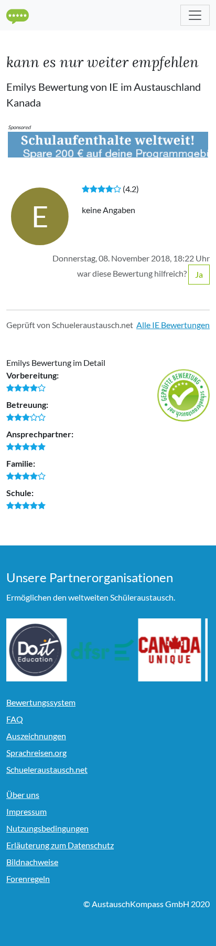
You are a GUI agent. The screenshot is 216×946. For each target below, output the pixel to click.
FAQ (14, 719)
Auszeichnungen (36, 736)
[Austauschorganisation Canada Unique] (172, 649)
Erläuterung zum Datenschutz (60, 845)
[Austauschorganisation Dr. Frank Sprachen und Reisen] (104, 649)
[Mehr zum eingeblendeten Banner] (108, 144)
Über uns (22, 795)
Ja (199, 274)
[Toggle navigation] (195, 15)
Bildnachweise (32, 862)
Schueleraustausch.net (47, 769)
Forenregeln (28, 879)
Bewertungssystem (40, 702)
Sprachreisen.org (36, 753)
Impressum (26, 811)
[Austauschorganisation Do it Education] (37, 649)
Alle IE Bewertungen (173, 325)
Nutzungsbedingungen (47, 828)
